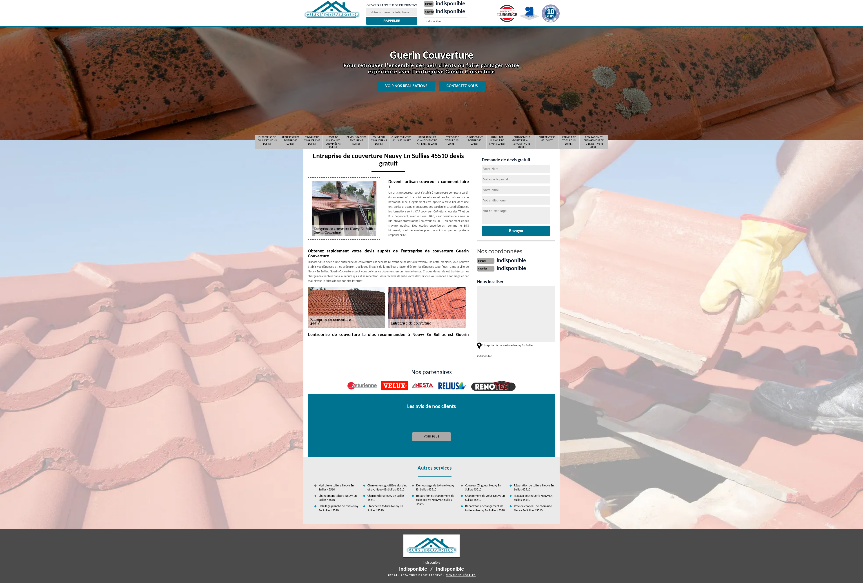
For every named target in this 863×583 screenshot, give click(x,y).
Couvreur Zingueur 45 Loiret (379, 140)
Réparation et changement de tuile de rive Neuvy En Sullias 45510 (435, 500)
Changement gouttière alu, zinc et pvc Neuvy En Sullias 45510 (387, 487)
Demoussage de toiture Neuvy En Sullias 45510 (435, 487)
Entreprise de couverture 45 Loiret (267, 140)
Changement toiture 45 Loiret (475, 140)
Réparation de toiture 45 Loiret (290, 140)
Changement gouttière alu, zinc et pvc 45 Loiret (521, 142)
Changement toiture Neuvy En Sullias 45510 (338, 498)
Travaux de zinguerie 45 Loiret (312, 140)
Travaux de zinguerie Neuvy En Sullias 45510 (533, 498)
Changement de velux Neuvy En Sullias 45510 (485, 498)
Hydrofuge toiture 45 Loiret (452, 140)
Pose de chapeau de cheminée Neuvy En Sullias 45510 (533, 508)
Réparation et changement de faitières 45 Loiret (427, 140)
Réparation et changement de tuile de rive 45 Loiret (594, 142)
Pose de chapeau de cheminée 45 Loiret (333, 142)
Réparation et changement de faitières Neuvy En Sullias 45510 (485, 508)
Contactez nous (462, 86)
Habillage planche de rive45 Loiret (497, 140)
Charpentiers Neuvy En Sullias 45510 (385, 498)
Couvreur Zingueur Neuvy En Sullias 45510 (483, 487)
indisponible (450, 4)
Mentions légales (461, 575)
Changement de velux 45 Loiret (401, 139)
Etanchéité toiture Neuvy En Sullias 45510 (385, 508)
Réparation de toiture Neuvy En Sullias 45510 (534, 487)
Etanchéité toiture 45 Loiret (569, 140)
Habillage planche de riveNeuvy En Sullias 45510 (338, 508)
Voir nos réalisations (406, 86)
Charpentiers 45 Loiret (547, 139)
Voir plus (431, 436)
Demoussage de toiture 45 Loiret (356, 140)
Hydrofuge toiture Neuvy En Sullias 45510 (336, 487)
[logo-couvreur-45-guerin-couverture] (331, 10)
